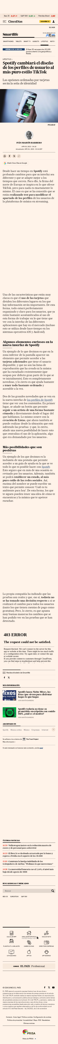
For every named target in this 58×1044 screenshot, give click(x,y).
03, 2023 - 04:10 (29, 146)
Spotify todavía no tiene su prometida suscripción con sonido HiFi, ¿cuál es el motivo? (36, 711)
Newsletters (46, 1020)
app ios (29, 955)
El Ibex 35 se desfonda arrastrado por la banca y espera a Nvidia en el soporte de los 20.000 (28, 854)
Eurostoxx (14, 896)
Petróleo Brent (44, 16)
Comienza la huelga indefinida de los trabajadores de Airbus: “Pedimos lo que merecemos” (28, 862)
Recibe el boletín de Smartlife (18, 673)
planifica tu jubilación (11, 946)
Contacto (9, 1017)
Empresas (36, 730)
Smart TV (27, 41)
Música (26, 730)
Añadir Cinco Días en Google (17, 163)
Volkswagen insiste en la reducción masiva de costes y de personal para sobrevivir (27, 846)
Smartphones (8, 41)
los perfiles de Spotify (40, 399)
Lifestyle (44, 41)
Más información (8, 742)
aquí (41, 748)
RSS (39, 1020)
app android (46, 955)
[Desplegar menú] (4, 21)
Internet (45, 730)
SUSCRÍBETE (45, 21)
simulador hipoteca (29, 936)
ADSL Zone (48, 35)
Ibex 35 (6, 16)
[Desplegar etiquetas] (53, 729)
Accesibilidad (28, 1020)
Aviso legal (17, 1017)
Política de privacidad (14, 1020)
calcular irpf (11, 936)
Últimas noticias (11, 840)
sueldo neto (46, 936)
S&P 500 (24, 16)
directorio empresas (46, 946)
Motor (52, 41)
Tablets (19, 41)
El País (52, 27)
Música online (16, 730)
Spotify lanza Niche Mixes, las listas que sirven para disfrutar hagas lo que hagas (35, 694)
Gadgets (36, 41)
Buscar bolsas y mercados (16, 883)
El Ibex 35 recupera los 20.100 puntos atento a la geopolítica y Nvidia (38, 51)
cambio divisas (29, 946)
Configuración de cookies (42, 1017)
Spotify (46, 466)
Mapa (35, 1020)
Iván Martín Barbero (29, 143)
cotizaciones (11, 955)
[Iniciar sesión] (53, 21)
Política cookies (27, 1017)
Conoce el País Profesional (29, 966)
